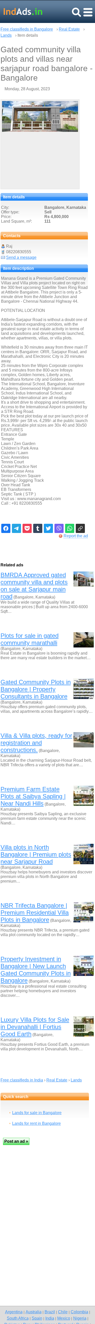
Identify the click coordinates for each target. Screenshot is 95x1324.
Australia (34, 1311)
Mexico (63, 1318)
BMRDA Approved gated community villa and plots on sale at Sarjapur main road (34, 585)
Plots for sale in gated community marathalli (30, 639)
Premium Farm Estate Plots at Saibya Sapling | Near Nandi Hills (33, 796)
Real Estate (69, 29)
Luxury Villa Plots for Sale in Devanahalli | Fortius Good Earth (35, 1026)
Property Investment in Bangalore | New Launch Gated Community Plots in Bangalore (36, 970)
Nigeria (79, 1318)
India (49, 1318)
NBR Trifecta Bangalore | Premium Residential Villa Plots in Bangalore (35, 912)
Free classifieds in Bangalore (27, 29)
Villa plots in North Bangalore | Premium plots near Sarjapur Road (36, 854)
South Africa (18, 1318)
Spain (37, 1318)
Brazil (50, 1311)
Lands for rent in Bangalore (36, 1123)
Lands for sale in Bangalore (37, 1113)
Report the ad (76, 536)
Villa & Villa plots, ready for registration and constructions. (36, 742)
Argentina (14, 1311)
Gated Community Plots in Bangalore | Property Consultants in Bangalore (36, 689)
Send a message (21, 257)
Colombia (79, 1311)
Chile (63, 1311)
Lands (6, 35)
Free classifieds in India (22, 1080)
